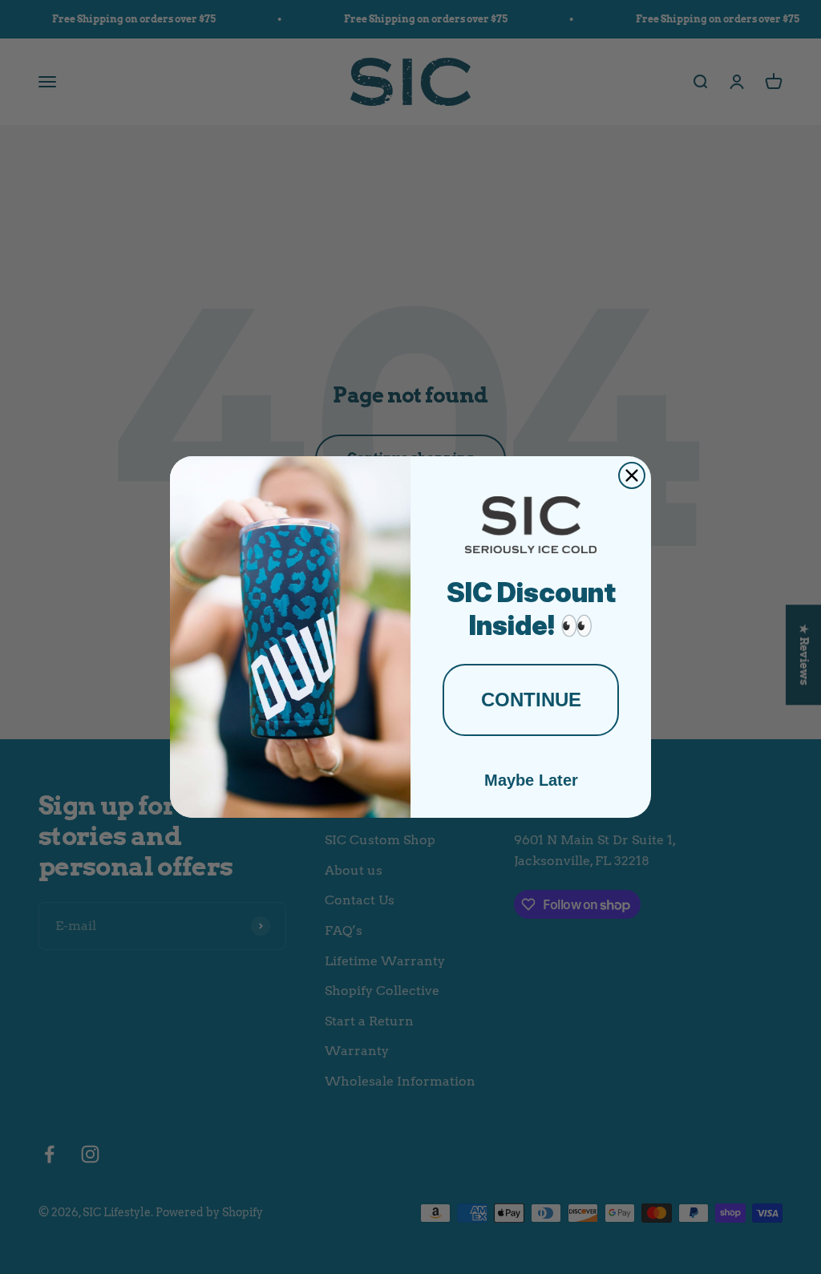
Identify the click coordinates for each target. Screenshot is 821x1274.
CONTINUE (531, 699)
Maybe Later (531, 780)
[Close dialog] (632, 475)
